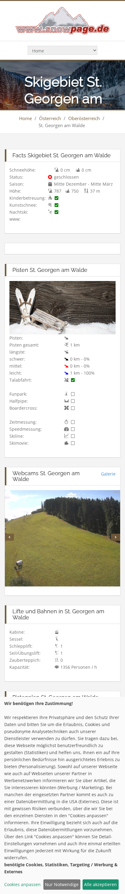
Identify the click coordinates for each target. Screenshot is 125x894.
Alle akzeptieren (100, 884)
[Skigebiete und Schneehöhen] (62, 20)
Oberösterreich (84, 118)
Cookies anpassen (22, 884)
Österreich (50, 118)
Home (25, 118)
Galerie (108, 474)
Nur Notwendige (62, 884)
